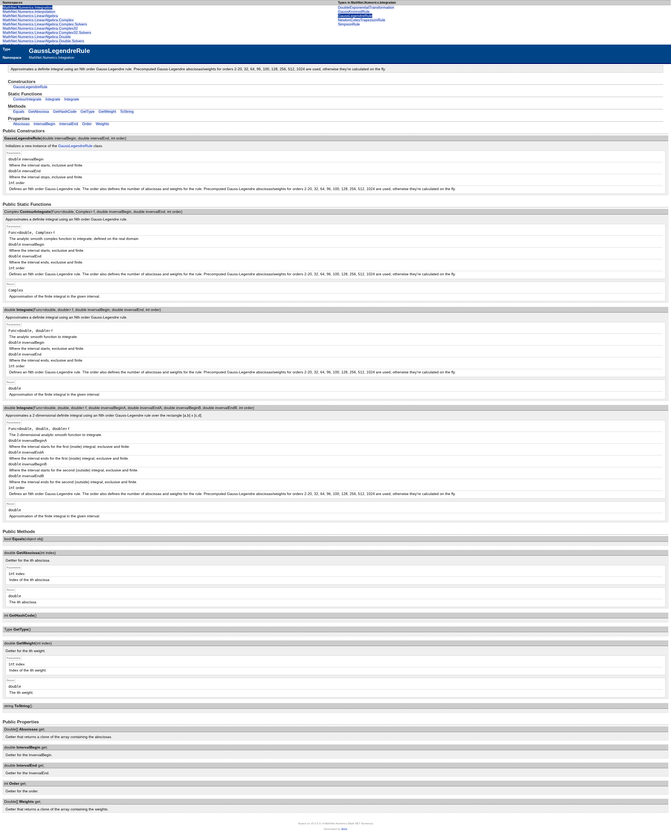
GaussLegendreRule (355, 16)
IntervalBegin (44, 124)
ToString (127, 111)
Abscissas (21, 124)
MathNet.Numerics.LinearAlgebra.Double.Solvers (43, 41)
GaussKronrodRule (354, 11)
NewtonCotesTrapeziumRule (361, 20)
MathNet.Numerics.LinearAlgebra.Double (37, 37)
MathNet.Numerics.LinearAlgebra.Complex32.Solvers (47, 32)
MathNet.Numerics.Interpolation (29, 11)
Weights (102, 124)
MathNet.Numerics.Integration (27, 7)
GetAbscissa (38, 111)
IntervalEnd (68, 124)
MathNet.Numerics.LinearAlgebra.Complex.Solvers (45, 24)
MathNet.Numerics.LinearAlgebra (30, 16)
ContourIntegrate (27, 99)
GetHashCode (65, 111)
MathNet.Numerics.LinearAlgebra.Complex (38, 20)
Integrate (52, 99)
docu (344, 828)
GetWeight (107, 111)
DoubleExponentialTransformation (366, 7)
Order (87, 124)
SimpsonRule (349, 24)
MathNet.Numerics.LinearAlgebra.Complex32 (40, 28)
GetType (87, 111)
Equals (18, 111)
